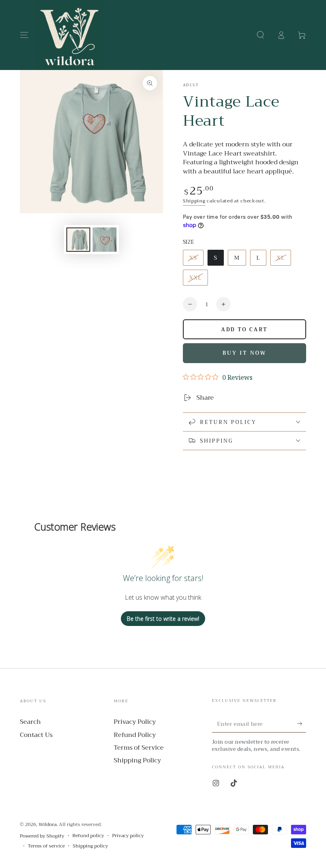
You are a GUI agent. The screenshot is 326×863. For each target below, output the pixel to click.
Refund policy (88, 835)
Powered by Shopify (42, 836)
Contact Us (36, 735)
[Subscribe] (301, 723)
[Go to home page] (70, 35)
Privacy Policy (135, 721)
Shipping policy (90, 846)
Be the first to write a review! (163, 618)
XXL (198, 279)
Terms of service (46, 846)
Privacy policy (128, 835)
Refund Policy (135, 735)
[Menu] (24, 35)
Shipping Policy (137, 760)
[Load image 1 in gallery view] (78, 239)
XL (283, 259)
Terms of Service (139, 747)
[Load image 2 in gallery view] (104, 239)
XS (196, 259)
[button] (260, 35)
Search (30, 721)
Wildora (47, 824)
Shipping (194, 201)
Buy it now (244, 353)
